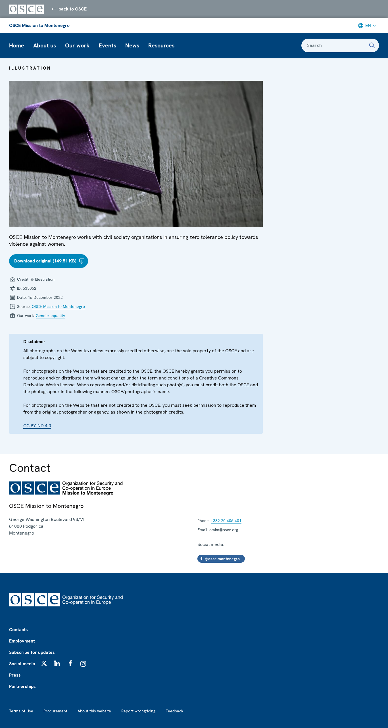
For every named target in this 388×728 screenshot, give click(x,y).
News (132, 45)
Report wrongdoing (138, 711)
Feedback (174, 711)
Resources (161, 45)
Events (107, 45)
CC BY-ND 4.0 (37, 426)
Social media (22, 664)
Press (15, 675)
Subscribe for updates (32, 652)
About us (44, 45)
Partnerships (22, 686)
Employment (22, 641)
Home (16, 45)
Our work (77, 45)
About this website (94, 711)
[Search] (372, 45)
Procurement (55, 711)
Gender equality (50, 315)
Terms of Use (21, 711)
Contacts (18, 630)
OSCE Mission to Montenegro (39, 25)
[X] (44, 663)
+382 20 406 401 (226, 520)
